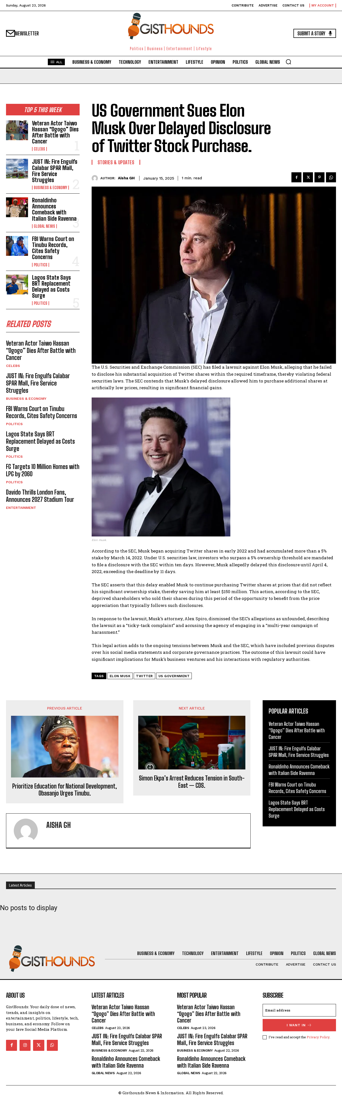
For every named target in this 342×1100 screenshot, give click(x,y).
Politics (40, 265)
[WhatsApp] (331, 177)
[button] (288, 62)
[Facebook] (296, 177)
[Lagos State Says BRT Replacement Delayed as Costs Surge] (17, 284)
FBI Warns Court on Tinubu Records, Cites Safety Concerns (53, 248)
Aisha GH (126, 178)
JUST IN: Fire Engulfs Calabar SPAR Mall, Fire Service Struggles (54, 170)
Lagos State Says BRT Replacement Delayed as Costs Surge (51, 286)
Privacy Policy (318, 1037)
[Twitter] (308, 177)
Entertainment (21, 507)
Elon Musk (120, 676)
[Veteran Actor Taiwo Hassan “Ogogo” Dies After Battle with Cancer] (17, 130)
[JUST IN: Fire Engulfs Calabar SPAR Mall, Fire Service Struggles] (17, 169)
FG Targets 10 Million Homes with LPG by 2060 (42, 470)
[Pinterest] (319, 177)
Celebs (39, 149)
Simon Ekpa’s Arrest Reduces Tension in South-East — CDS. (192, 782)
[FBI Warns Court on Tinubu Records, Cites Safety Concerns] (17, 246)
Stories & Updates (116, 162)
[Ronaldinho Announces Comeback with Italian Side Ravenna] (17, 207)
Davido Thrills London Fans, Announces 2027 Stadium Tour (40, 496)
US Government (174, 676)
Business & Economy (50, 188)
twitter (144, 676)
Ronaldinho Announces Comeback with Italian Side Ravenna (54, 209)
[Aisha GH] (96, 178)
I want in (296, 1025)
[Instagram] (25, 1045)
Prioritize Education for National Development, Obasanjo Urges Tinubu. (64, 790)
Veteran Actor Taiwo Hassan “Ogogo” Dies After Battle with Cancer (55, 132)
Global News (44, 226)
